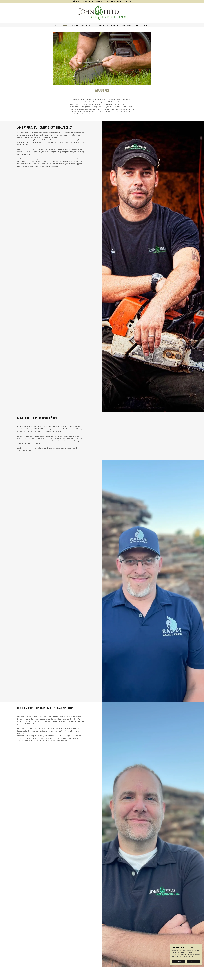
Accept (194, 961)
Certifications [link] (99, 25)
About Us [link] (65, 25)
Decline (179, 961)
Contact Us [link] (85, 25)
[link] (102, 13)
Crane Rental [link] (112, 25)
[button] (146, 25)
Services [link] (75, 25)
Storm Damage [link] (126, 25)
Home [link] (57, 25)
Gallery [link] (137, 25)
